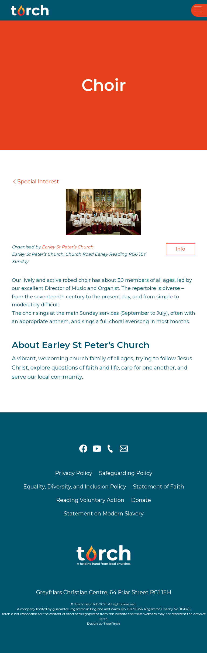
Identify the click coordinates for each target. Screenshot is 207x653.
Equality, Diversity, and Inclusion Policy (74, 486)
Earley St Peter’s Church (67, 246)
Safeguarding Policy (125, 473)
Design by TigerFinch (103, 623)
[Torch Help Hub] (38, 10)
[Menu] (199, 10)
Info (180, 249)
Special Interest (38, 181)
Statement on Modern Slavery (104, 513)
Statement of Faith (158, 486)
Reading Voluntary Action (90, 500)
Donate (141, 500)
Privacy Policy (73, 473)
